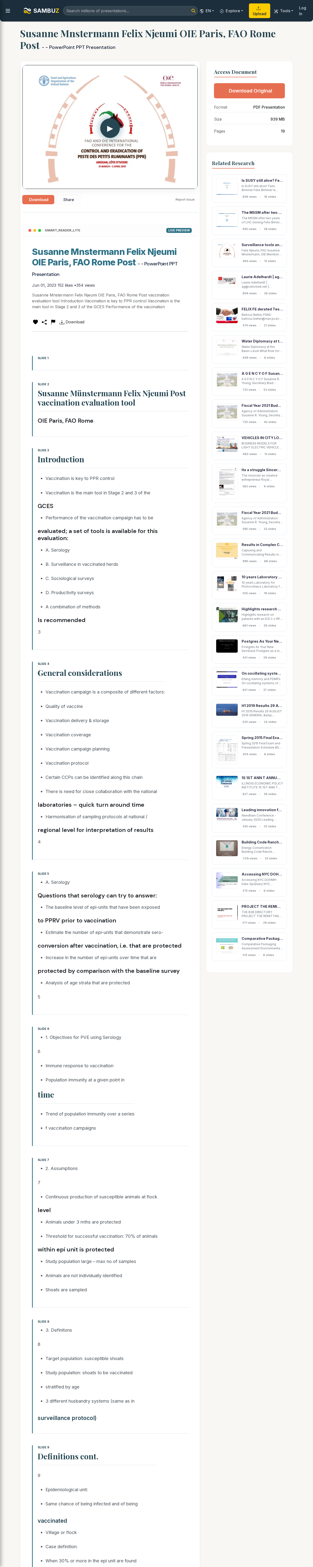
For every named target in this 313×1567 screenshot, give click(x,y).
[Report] (53, 322)
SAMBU (46, 10)
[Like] (35, 322)
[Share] (44, 322)
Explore (233, 10)
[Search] (193, 11)
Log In (302, 10)
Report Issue (185, 199)
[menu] (8, 10)
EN (208, 10)
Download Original (250, 91)
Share (68, 199)
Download (38, 199)
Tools (285, 10)
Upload (259, 13)
